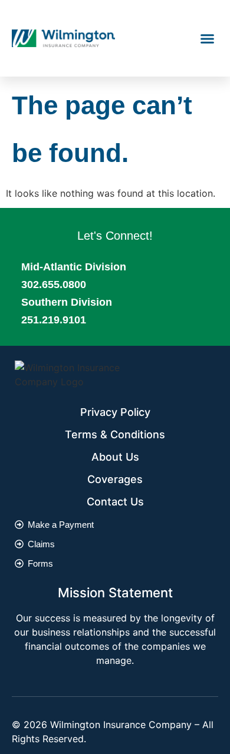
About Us (115, 457)
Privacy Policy (115, 412)
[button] (207, 38)
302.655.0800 (53, 284)
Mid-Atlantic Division (73, 267)
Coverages (115, 479)
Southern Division (66, 302)
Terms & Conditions (115, 434)
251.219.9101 (53, 320)
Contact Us (115, 501)
